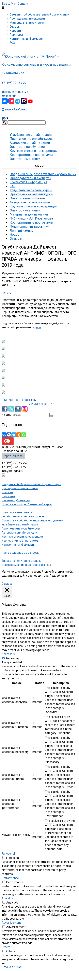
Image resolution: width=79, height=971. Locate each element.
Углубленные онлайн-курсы (20, 524)
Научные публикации (16, 500)
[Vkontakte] (4, 434)
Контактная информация (18, 544)
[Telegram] (13, 434)
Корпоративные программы (20, 540)
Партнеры (8, 496)
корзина (11, 95)
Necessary (13, 658)
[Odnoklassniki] (18, 434)
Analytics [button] (7, 898)
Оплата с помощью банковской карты (27, 504)
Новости (7, 492)
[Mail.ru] (8, 434)
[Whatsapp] (23, 434)
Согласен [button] (8, 583)
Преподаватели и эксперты (20, 488)
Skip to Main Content (15, 3)
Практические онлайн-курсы (21, 528)
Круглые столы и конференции (22, 536)
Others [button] (6, 947)
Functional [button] (8, 853)
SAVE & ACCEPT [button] (12, 967)
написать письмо (16, 91)
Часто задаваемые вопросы (20, 552)
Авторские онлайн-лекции (19, 532)
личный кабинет (15, 109)
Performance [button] (10, 878)
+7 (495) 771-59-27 (14, 82)
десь (37, 327)
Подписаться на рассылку (19, 399)
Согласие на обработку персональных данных (32, 520)
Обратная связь (13, 456)
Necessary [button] (8, 654)
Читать (6, 292)
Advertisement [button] (11, 922)
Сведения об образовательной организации (31, 484)
